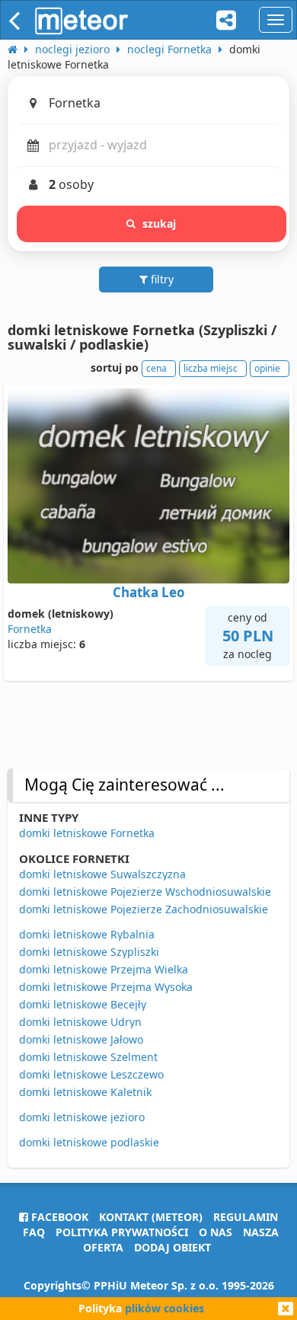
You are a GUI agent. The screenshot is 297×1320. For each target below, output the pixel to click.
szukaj (159, 223)
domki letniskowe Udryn (80, 1022)
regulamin (245, 1217)
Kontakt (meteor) (151, 1217)
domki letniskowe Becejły (82, 1004)
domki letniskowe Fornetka (87, 833)
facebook (58, 1217)
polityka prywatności (122, 1232)
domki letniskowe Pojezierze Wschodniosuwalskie (145, 891)
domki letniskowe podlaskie (89, 1142)
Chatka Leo (149, 592)
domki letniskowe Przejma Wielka (103, 969)
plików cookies (164, 1308)
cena (156, 368)
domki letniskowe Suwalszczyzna (102, 874)
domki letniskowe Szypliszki (89, 951)
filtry (161, 279)
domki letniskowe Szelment (88, 1057)
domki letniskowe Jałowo (81, 1039)
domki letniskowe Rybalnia (87, 934)
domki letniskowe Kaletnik (85, 1092)
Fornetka (30, 629)
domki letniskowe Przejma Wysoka (106, 987)
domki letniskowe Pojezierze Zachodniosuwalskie (143, 909)
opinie (267, 368)
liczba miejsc (211, 368)
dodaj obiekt (172, 1247)
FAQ (34, 1232)
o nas (215, 1232)
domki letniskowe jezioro (82, 1117)
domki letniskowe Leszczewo (91, 1074)
